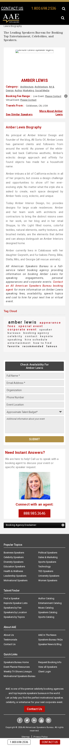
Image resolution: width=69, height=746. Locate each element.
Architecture (26, 86)
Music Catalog (46, 597)
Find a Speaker (12, 587)
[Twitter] (27, 711)
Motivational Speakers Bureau (19, 665)
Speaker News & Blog (49, 633)
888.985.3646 (35, 503)
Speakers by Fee (12, 597)
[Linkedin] (34, 711)
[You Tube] (41, 711)
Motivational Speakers (15, 569)
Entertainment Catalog (50, 592)
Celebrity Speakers (14, 546)
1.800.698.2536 (43, 8)
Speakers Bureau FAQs (50, 629)
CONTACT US (12, 8)
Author (18, 90)
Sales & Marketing (48, 546)
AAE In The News (47, 624)
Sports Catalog (46, 606)
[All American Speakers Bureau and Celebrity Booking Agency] (11, 22)
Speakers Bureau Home (16, 651)
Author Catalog (46, 587)
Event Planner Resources (17, 656)
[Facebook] (20, 711)
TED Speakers (45, 560)
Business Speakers (14, 542)
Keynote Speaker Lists (15, 592)
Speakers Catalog (47, 601)
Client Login (44, 661)
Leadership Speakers (15, 565)
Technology (44, 556)
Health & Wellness (13, 560)
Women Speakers (47, 569)
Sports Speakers (47, 551)
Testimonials (10, 629)
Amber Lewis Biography (23, 126)
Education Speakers (14, 556)
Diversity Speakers (13, 551)
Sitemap (26, 726)
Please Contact (53, 96)
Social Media (42, 90)
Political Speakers (47, 542)
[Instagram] (48, 711)
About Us (9, 624)
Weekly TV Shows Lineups (18, 661)
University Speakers (48, 565)
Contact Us (9, 633)
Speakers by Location (15, 601)
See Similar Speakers (19, 113)
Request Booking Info (49, 651)
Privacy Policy (40, 726)
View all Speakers (47, 656)
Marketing (28, 90)
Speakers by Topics (14, 606)
